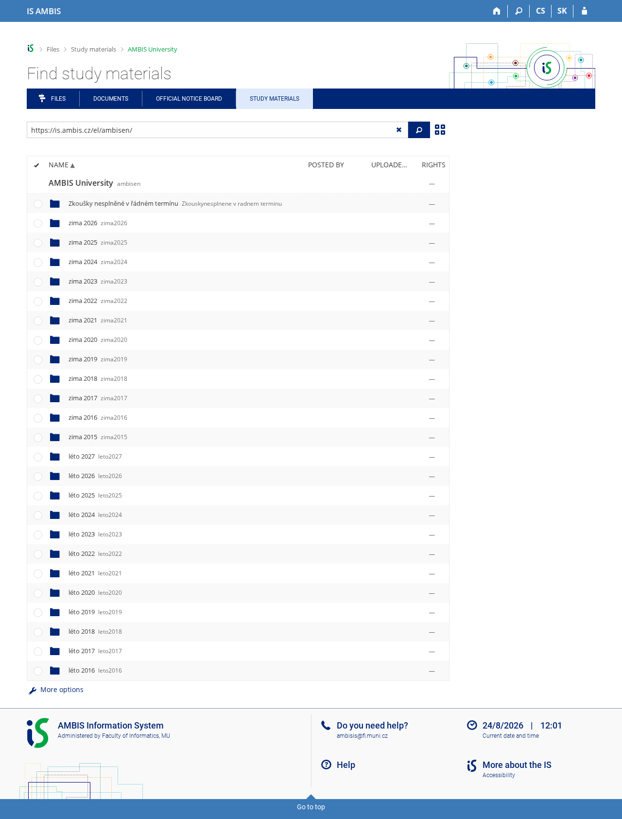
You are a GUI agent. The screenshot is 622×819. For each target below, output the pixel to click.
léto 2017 (95, 650)
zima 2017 (98, 397)
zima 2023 (98, 281)
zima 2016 (98, 417)
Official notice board (189, 98)
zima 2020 (98, 339)
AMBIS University (152, 49)
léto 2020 (95, 592)
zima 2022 (98, 300)
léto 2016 (95, 670)
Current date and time (511, 735)
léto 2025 (95, 495)
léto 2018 (95, 631)
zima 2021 (98, 320)
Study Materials (274, 98)
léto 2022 (95, 553)
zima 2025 (98, 242)
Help (346, 765)
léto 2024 (95, 514)
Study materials (93, 49)
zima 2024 (98, 261)
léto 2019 (95, 611)
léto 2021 (95, 573)
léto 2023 (95, 534)
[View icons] (439, 129)
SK (562, 10)
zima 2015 (98, 436)
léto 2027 (95, 456)
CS (540, 10)
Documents (110, 98)
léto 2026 (95, 475)
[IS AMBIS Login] (584, 11)
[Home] (497, 11)
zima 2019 (98, 359)
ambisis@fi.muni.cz (362, 735)
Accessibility (499, 775)
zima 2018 (98, 378)
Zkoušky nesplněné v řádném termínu (175, 203)
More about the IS (517, 765)
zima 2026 (98, 222)
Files (53, 49)
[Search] (519, 11)
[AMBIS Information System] (31, 48)
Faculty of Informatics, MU (136, 735)
